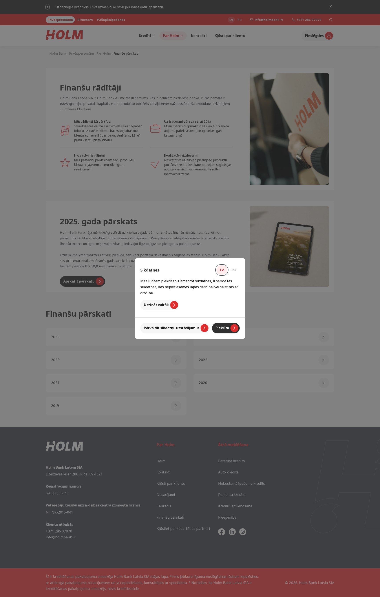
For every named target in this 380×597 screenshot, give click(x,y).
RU (234, 270)
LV (222, 270)
